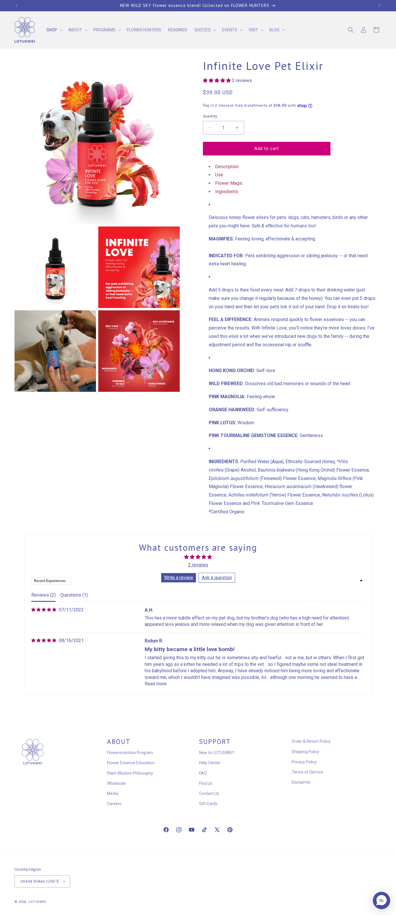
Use (219, 174)
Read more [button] (156, 683)
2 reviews (198, 565)
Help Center (210, 762)
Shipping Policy (305, 751)
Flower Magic (229, 183)
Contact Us (209, 793)
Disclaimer (301, 782)
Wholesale (116, 783)
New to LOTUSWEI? (216, 752)
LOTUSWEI (37, 902)
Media (112, 793)
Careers (114, 803)
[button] (54, 30)
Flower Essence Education (131, 762)
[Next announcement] (379, 5)
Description (227, 166)
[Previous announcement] (16, 5)
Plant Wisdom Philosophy (130, 773)
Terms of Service (307, 772)
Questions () (74, 595)
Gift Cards (208, 803)
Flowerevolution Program (130, 752)
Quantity (210, 116)
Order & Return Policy (311, 741)
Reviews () (43, 595)
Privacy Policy (304, 762)
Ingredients (226, 191)
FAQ (203, 773)
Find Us (205, 783)
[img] (43, 610)
